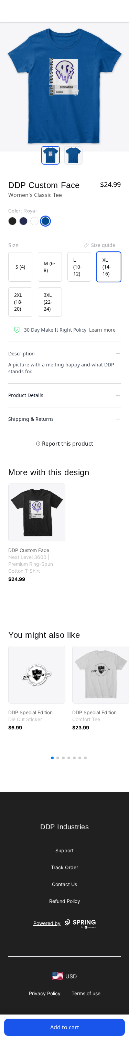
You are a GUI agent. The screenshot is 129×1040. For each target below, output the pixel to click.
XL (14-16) (107, 267)
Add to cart (64, 1027)
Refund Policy (64, 901)
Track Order (64, 867)
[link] (37, 512)
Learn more (102, 329)
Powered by (47, 923)
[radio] (20, 267)
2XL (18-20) (18, 302)
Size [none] (13, 245)
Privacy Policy (45, 993)
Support (64, 850)
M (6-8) (49, 266)
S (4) (20, 266)
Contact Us (64, 884)
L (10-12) (77, 267)
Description (21, 353)
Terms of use (86, 993)
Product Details (25, 395)
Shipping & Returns (31, 419)
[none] (99, 245)
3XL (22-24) (48, 302)
